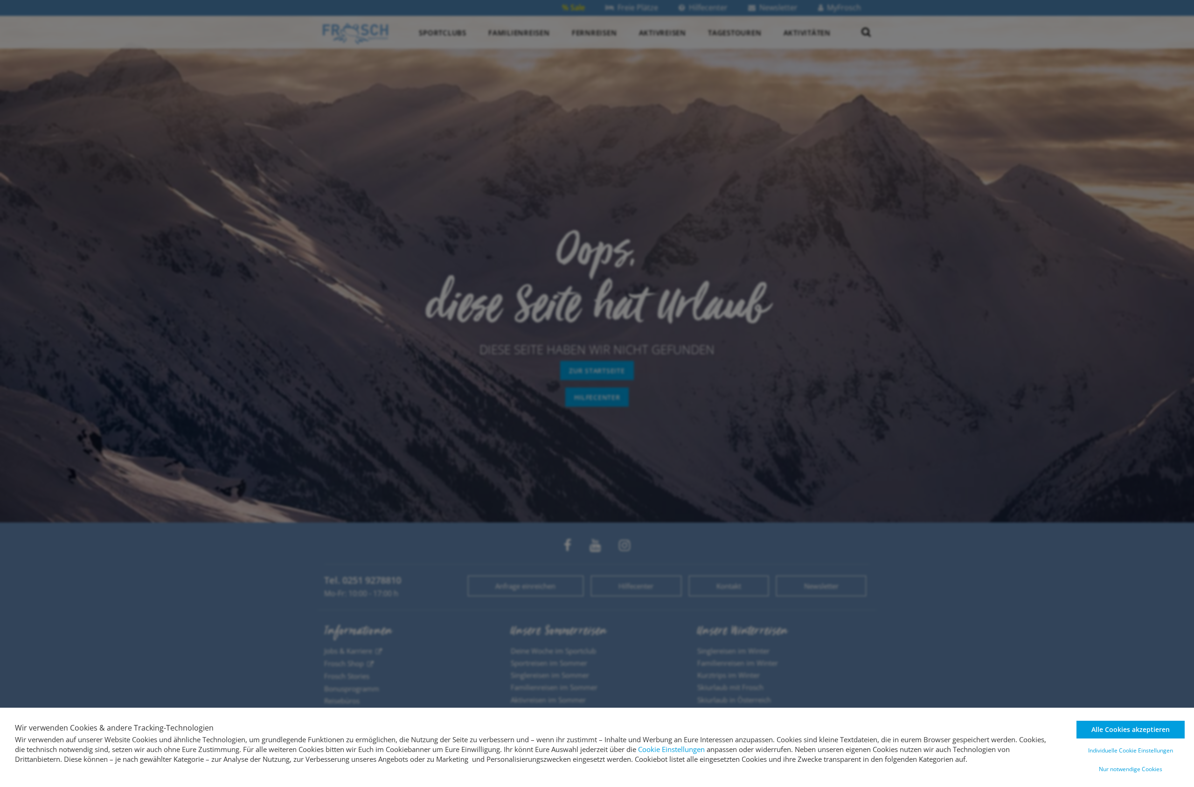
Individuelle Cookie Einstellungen (1130, 750)
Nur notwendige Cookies (1130, 769)
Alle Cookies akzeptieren (1130, 729)
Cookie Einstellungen (671, 749)
